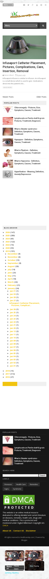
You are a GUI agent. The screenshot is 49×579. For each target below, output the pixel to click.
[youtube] (37, 5)
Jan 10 (13, 337)
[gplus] (33, 5)
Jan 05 (13, 353)
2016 (7, 377)
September (13, 263)
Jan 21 (13, 325)
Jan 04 (13, 356)
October (12, 260)
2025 (7, 235)
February (12, 285)
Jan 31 (13, 291)
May (10, 276)
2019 (7, 251)
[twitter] (28, 5)
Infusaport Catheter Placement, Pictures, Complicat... (24, 304)
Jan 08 (13, 344)
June (10, 272)
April (10, 279)
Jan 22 (13, 322)
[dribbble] (45, 5)
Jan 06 (13, 350)
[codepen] (41, 5)
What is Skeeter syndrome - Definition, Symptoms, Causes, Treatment (27, 131)
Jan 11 (13, 334)
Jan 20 (13, 328)
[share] (20, 553)
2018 (7, 371)
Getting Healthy (14, 553)
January (11, 288)
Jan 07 (13, 347)
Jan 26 (13, 309)
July (10, 269)
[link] (8, 554)
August (11, 266)
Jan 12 (13, 331)
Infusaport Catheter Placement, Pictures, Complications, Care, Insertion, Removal (24, 67)
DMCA (5, 525)
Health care (21, 484)
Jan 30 (13, 294)
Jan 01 (13, 366)
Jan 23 (13, 319)
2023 (7, 241)
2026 (7, 232)
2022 (7, 245)
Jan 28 (13, 297)
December (13, 254)
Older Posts (41, 97)
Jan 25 (13, 312)
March (11, 282)
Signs (6, 489)
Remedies (34, 484)
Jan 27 (13, 300)
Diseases (8, 484)
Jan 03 (13, 359)
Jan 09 (13, 340)
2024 (7, 238)
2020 (7, 248)
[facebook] (24, 5)
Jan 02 (13, 362)
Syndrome (17, 489)
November (13, 257)
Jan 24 (13, 315)
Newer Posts (8, 97)
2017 (7, 374)
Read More (7, 87)
